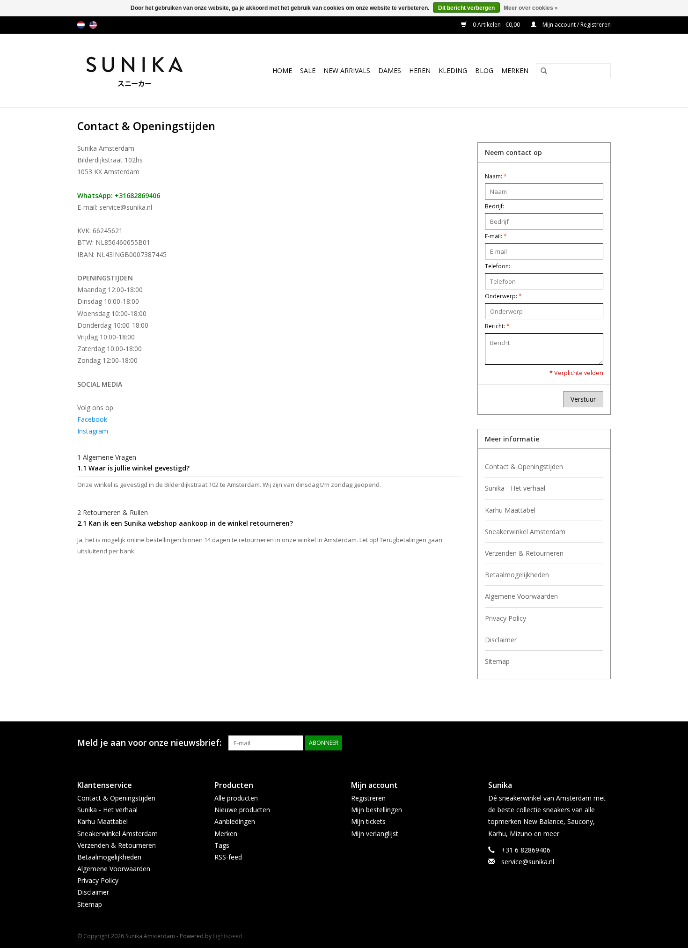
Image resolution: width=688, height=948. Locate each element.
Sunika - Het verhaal (515, 488)
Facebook (92, 419)
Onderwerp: (503, 296)
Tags (221, 845)
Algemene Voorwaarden (521, 596)
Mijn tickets (368, 821)
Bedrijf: (494, 206)
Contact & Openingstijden (524, 466)
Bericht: (497, 326)
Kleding (453, 70)
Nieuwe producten (242, 809)
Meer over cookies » (531, 8)
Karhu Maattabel (510, 510)
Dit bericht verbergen (466, 8)
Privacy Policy (505, 618)
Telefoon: (497, 266)
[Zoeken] (540, 71)
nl (81, 25)
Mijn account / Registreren (576, 25)
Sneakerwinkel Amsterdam (525, 531)
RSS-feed (228, 856)
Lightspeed (227, 936)
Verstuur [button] (583, 399)
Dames (389, 70)
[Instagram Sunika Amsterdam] (603, 742)
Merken (514, 70)
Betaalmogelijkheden (517, 574)
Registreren (368, 798)
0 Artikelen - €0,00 (496, 25)
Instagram (92, 430)
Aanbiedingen (234, 821)
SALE (307, 70)
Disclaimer (501, 639)
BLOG (484, 70)
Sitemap (497, 661)
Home (282, 70)
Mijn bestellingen (376, 809)
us (93, 25)
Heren (420, 70)
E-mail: (496, 236)
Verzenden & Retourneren (524, 553)
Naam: (496, 176)
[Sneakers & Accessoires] (144, 70)
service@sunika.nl (527, 861)
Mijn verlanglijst (374, 833)
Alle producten (236, 798)
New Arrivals (346, 70)
